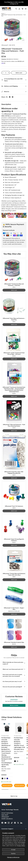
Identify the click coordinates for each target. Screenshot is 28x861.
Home (2, 13)
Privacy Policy (21, 845)
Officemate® (4, 45)
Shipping (3, 59)
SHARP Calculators (7, 818)
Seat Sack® (4, 815)
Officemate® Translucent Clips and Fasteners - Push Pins (13, 15)
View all (3, 719)
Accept (13, 849)
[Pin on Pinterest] (12, 97)
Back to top (14, 796)
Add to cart (19, 72)
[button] (22, 8)
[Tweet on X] (6, 97)
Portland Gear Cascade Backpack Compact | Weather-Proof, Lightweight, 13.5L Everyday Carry (19, 743)
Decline (13, 853)
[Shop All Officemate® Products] (14, 215)
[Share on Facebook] (9, 97)
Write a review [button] (14, 705)
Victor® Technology (7, 813)
